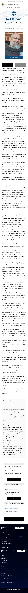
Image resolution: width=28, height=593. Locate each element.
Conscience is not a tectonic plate (12, 506)
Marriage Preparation (6, 578)
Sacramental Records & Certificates (9, 580)
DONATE (19, 7)
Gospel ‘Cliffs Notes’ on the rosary (12, 514)
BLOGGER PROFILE (14, 57)
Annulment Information (6, 582)
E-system (19, 589)
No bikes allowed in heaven (11, 511)
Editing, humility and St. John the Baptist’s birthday (12, 493)
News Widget (4, 560)
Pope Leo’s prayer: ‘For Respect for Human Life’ (13, 474)
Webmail (3, 569)
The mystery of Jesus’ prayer (11, 470)
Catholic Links (4, 558)
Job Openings (4, 562)
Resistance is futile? (9, 487)
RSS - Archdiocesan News (7, 564)
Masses (21, 1)
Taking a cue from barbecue (11, 489)
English (7, 65)
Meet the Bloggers (14, 519)
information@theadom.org (7, 543)
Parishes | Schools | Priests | (12, 1)
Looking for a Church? (6, 576)
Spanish (20, 65)
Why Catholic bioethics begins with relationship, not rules (13, 467)
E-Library (3, 567)
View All (14, 479)
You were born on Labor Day (11, 508)
